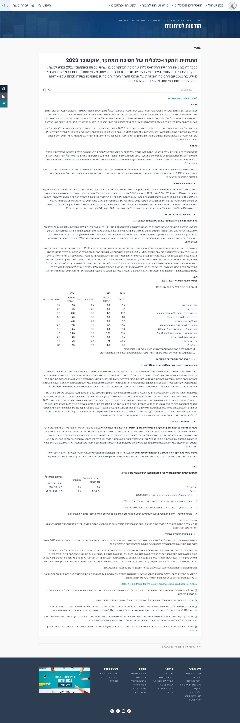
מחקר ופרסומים (138, 673)
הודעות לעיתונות (169, 20)
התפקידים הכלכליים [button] (187, 5)
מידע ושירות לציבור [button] (154, 5)
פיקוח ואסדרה (139, 684)
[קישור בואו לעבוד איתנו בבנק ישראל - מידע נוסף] (64, 680)
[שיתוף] (49, 90)
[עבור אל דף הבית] (33, 5)
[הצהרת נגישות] (4, 88)
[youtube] (123, 711)
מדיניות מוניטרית (138, 681)
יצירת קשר (169, 673)
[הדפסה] (44, 90)
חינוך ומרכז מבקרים (109, 677)
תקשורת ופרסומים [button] (123, 5)
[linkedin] (129, 711)
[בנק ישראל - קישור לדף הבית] (233, 6)
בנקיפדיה (114, 681)
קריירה (171, 692)
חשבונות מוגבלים (165, 688)
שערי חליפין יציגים (193, 673)
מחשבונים (196, 677)
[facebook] (118, 711)
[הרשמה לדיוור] (4, 104)
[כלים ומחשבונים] (4, 96)
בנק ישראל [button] (215, 5)
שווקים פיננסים (139, 688)
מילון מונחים (195, 692)
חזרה (197, 48)
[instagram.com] (112, 711)
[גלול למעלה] (233, 716)
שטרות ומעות (140, 692)
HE (5, 5)
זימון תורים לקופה (165, 677)
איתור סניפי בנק (193, 681)
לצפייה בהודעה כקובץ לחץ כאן (183, 98)
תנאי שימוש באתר (193, 696)
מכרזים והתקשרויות (109, 673)
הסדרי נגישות (195, 699)
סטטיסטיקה (140, 677)
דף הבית (198, 20)
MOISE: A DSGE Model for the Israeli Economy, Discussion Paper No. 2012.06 (159, 584)
